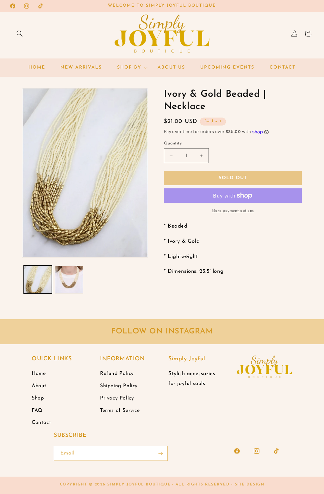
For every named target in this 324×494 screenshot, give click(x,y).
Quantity (173, 143)
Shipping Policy (119, 385)
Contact (41, 422)
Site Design (250, 484)
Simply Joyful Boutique (139, 484)
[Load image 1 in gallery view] (38, 279)
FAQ (37, 410)
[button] (20, 33)
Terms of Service (120, 410)
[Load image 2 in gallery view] (69, 279)
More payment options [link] (233, 211)
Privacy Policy (117, 398)
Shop (38, 398)
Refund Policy (117, 373)
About (39, 385)
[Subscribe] (160, 453)
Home (39, 373)
